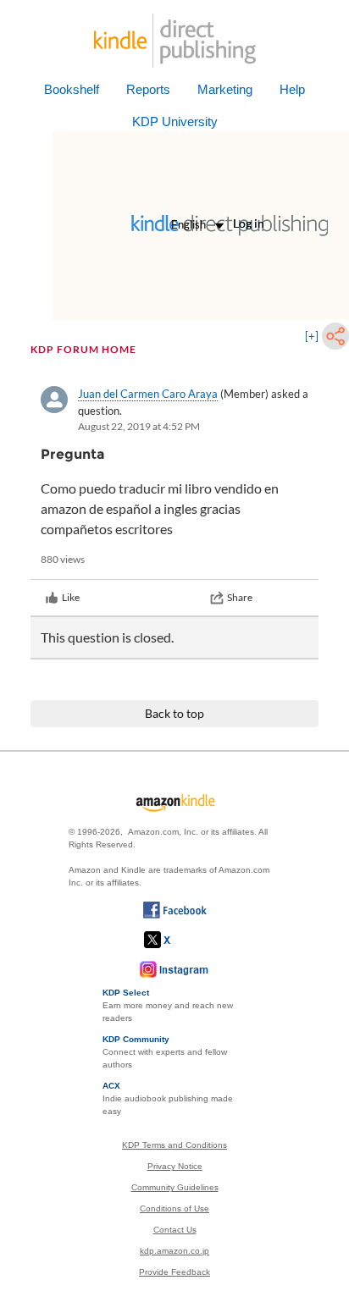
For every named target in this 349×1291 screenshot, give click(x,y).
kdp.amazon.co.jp (174, 1250)
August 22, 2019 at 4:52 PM (139, 426)
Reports (148, 89)
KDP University (175, 121)
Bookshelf (71, 89)
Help (292, 89)
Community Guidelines (175, 1187)
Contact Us (175, 1229)
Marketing (224, 89)
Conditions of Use (174, 1208)
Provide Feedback (174, 1272)
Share (239, 597)
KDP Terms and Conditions (174, 1145)
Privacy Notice (174, 1166)
